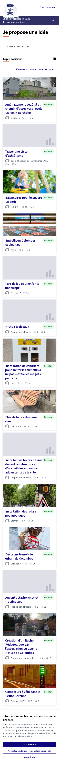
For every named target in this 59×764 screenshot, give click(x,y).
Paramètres (29, 757)
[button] (48, 59)
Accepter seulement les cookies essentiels (29, 750)
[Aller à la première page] (22, 10)
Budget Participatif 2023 (16, 18)
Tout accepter (29, 744)
